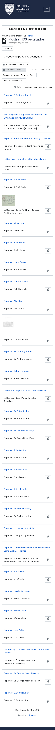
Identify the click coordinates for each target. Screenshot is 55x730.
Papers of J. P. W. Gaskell (15, 179)
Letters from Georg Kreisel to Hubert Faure (25, 159)
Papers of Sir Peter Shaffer (17, 411)
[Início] (19, 9)
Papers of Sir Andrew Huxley (17, 508)
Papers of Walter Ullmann (16, 610)
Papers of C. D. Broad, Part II (17, 95)
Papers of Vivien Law (14, 223)
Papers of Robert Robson (16, 371)
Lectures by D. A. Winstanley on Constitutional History (26, 651)
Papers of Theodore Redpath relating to (27, 138)
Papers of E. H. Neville (14, 571)
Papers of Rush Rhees (14, 242)
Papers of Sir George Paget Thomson (22, 673)
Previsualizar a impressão (16, 64)
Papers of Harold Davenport (17, 591)
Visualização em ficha (15, 70)
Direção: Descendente (13, 80)
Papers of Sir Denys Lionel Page (19, 430)
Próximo (33, 715)
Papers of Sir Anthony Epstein (18, 351)
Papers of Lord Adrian (14, 630)
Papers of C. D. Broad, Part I (17, 692)
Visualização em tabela (39, 70)
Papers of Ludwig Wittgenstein (19, 528)
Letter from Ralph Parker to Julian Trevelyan (25, 390)
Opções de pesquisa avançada (23, 56)
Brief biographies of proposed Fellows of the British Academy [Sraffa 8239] (25, 116)
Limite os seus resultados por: (27, 28)
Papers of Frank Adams (15, 262)
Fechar (30, 35)
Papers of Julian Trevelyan (16, 489)
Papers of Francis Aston (15, 469)
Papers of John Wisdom (15, 450)
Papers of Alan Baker (14, 301)
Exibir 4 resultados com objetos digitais (34, 87)
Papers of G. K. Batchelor (16, 281)
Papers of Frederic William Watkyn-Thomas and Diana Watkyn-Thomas (27, 549)
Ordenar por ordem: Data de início (18, 75)
